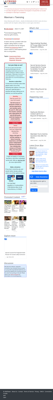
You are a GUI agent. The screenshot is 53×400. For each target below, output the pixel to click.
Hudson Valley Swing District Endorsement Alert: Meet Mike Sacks (41, 160)
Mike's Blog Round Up (38, 89)
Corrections (48, 391)
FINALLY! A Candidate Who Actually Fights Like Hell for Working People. (42, 166)
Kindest (11, 181)
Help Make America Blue (39, 171)
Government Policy (15, 56)
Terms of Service (15, 274)
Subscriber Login (45, 4)
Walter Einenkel (33, 140)
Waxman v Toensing (14, 17)
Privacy (37, 391)
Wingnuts (18, 60)
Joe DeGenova (14, 47)
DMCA (42, 391)
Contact (20, 391)
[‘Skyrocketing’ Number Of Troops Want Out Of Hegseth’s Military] (39, 35)
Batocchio (32, 91)
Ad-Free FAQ (21, 160)
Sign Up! (33, 190)
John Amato (9, 29)
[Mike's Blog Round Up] (39, 81)
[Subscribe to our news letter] (36, 2)
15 (30, 100)
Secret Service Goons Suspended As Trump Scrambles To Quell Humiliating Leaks (38, 68)
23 (30, 77)
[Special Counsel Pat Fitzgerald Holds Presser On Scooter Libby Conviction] (15, 244)
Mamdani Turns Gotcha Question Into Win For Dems (38, 136)
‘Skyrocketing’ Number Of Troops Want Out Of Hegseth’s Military (38, 45)
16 (30, 53)
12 (30, 122)
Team (9, 391)
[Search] (38, 2)
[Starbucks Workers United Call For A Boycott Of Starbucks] (39, 104)
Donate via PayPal (19, 177)
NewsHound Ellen (34, 49)
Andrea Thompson (34, 73)
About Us (14, 391)
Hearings (12, 58)
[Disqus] (15, 329)
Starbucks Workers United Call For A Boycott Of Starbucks (38, 114)
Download (8, 39)
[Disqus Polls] (15, 295)
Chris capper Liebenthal (35, 118)
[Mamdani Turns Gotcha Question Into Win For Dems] (39, 126)
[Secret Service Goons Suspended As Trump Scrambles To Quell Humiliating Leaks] (39, 57)
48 (30, 31)
